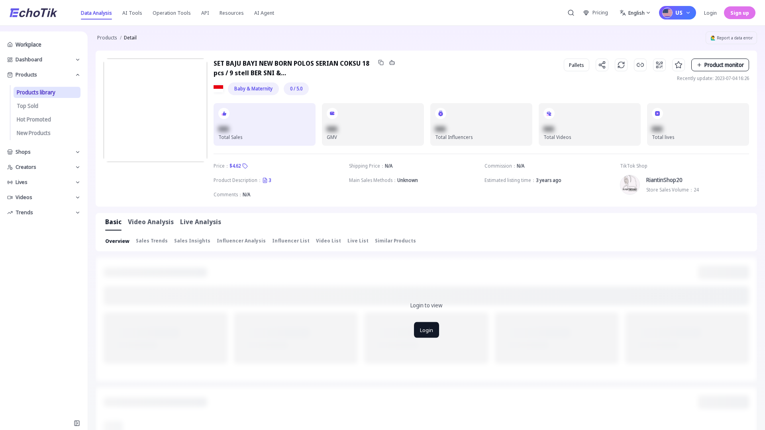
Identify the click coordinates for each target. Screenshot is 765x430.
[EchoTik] (33, 12)
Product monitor (724, 64)
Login (710, 12)
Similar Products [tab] (395, 240)
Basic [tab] (113, 221)
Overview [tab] (117, 240)
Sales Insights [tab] (192, 240)
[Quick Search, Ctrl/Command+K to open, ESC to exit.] (571, 12)
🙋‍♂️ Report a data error (731, 38)
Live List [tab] (358, 240)
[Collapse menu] (76, 423)
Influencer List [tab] (291, 240)
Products (107, 37)
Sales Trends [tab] (152, 240)
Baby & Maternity (253, 88)
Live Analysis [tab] (200, 221)
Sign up (739, 12)
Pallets (576, 64)
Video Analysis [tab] (151, 221)
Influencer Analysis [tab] (241, 240)
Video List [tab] (328, 240)
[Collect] (678, 65)
